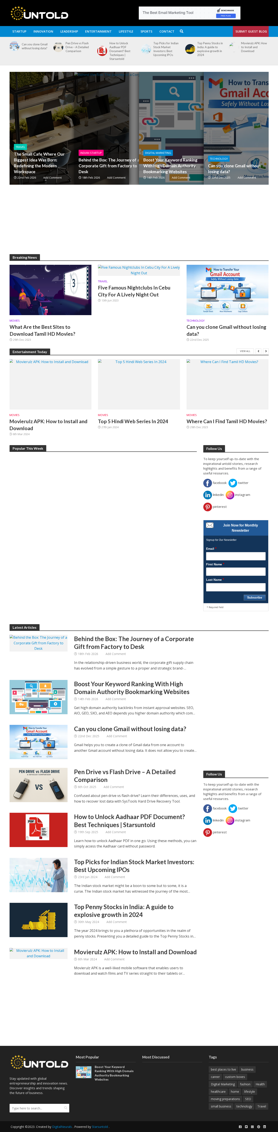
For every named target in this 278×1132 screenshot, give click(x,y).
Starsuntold (100, 1127)
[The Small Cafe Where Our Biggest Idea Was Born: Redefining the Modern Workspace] (69, 128)
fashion (245, 1084)
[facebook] (240, 1127)
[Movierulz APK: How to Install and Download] (189, 47)
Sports (146, 31)
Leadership (69, 31)
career (215, 1077)
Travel (20, 147)
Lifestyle (126, 31)
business (247, 1069)
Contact (166, 31)
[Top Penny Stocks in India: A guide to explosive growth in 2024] (145, 49)
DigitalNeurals (62, 1127)
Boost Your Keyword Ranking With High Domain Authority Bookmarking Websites (170, 165)
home (235, 1091)
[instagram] (252, 1127)
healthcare (218, 1091)
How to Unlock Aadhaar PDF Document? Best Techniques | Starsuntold (76, 51)
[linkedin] (264, 1127)
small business (221, 1106)
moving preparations (225, 1099)
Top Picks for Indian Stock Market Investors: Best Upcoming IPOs (122, 49)
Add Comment (52, 177)
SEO (248, 1099)
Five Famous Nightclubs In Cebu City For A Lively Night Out (134, 291)
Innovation (43, 31)
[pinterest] (258, 1127)
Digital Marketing (158, 153)
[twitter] (246, 1127)
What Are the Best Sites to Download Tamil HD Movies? (42, 330)
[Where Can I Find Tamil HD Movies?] (228, 384)
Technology (219, 159)
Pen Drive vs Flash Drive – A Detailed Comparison (33, 47)
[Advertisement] (139, 223)
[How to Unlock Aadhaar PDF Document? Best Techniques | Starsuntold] (57, 51)
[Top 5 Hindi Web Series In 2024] (139, 384)
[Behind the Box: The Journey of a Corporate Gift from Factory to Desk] (134, 128)
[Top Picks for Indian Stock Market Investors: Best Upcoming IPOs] (101, 49)
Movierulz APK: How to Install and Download (210, 47)
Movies (15, 320)
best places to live (223, 1069)
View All (245, 351)
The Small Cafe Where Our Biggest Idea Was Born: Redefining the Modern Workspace (39, 162)
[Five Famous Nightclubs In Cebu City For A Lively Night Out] (139, 270)
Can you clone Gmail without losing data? (234, 168)
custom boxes (235, 1077)
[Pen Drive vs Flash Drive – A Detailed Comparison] (13, 47)
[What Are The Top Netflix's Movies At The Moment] (233, 47)
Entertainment (98, 31)
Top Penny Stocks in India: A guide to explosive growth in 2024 (166, 49)
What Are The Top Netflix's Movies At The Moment (253, 47)
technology (244, 1106)
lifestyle (249, 1091)
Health (260, 1084)
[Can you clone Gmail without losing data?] (228, 289)
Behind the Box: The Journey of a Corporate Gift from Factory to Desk (109, 165)
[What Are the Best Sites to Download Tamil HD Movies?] (51, 289)
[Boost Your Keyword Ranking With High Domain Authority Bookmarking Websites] (198, 128)
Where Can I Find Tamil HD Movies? (227, 421)
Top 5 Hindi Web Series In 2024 (133, 421)
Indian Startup (91, 153)
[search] (66, 1107)
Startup (19, 31)
